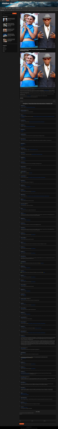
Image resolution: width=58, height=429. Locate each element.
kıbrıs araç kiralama (23, 321)
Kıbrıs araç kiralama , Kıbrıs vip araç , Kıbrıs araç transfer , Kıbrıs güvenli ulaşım (36, 177)
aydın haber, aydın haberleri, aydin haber (30, 107)
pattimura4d (22, 129)
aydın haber (22, 105)
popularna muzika (23, 166)
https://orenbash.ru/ (33, 191)
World (4, 51)
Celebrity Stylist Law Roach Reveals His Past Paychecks (11, 19)
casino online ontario (23, 397)
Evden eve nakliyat (23, 237)
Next (54, 101)
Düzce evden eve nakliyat (24, 203)
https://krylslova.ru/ (28, 186)
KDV (21, 208)
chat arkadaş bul (23, 261)
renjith (21, 242)
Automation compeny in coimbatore (25, 298)
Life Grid (22, 406)
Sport (4, 50)
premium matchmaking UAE (24, 110)
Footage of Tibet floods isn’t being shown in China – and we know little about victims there (11, 24)
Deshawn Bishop (23, 352)
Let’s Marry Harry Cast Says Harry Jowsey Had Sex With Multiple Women (11, 40)
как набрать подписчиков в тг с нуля (33, 149)
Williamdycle (22, 218)
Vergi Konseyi (22, 180)
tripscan (25, 295)
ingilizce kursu (22, 194)
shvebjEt (22, 303)
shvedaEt (22, 189)
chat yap (22, 270)
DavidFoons (22, 251)
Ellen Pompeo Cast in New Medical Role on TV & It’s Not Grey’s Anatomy (10, 30)
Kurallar (44, 272)
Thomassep (22, 371)
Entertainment (5, 48)
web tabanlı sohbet (23, 171)
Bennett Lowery (23, 138)
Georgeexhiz (22, 157)
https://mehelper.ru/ (33, 234)
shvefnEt (22, 275)
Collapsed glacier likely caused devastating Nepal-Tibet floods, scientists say (11, 35)
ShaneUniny (22, 335)
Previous (22, 101)
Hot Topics (5, 49)
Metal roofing (22, 382)
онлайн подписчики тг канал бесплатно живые (37, 154)
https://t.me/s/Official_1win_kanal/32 (25, 394)
